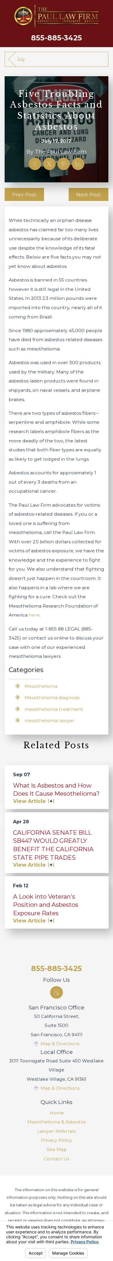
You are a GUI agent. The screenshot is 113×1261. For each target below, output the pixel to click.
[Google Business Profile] (56, 992)
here (34, 615)
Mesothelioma (41, 686)
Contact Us (56, 1159)
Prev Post (24, 194)
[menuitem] (57, 1113)
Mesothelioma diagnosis (52, 697)
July (21, 59)
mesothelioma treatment (54, 709)
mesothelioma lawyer (49, 720)
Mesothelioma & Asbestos (56, 1122)
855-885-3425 (56, 37)
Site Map (57, 1149)
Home (57, 1113)
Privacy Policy (56, 1140)
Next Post (88, 194)
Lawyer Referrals (56, 1131)
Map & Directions (60, 1043)
